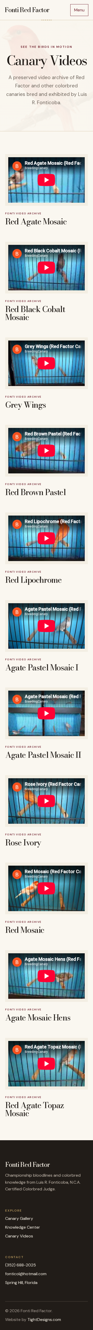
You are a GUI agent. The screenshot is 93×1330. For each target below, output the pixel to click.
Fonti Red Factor (27, 10)
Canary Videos (19, 1236)
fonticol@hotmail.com (26, 1273)
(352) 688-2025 (20, 1265)
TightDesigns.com (44, 1319)
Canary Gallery (19, 1218)
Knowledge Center (22, 1227)
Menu (79, 10)
